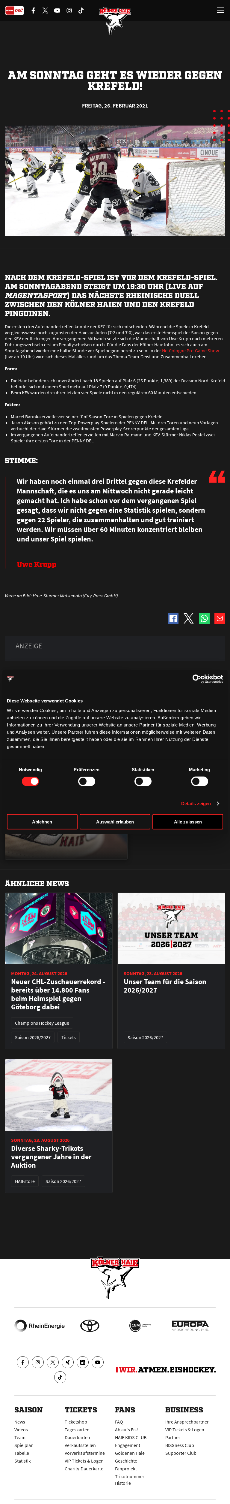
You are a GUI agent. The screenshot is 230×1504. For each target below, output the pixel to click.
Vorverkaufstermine (85, 1453)
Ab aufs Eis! (126, 1430)
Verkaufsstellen (80, 1445)
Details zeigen (196, 803)
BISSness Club (179, 1445)
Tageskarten (77, 1430)
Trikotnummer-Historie (130, 1479)
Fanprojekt (126, 1469)
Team (19, 1437)
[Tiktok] (60, 1377)
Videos (21, 1430)
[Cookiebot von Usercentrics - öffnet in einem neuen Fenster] (197, 679)
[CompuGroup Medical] (140, 1326)
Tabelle (21, 1453)
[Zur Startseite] (115, 21)
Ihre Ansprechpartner (187, 1422)
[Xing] (68, 1362)
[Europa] (190, 1326)
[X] (53, 1362)
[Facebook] (23, 1362)
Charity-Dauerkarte (84, 1469)
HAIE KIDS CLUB (130, 1437)
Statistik (22, 1461)
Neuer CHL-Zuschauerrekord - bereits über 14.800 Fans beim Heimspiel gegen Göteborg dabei (58, 994)
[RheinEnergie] (39, 1326)
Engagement (127, 1445)
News (19, 1422)
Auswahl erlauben (115, 821)
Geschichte (126, 1461)
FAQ (119, 1422)
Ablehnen (42, 821)
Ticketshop (76, 1422)
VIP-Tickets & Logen (84, 1461)
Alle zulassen (188, 821)
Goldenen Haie (130, 1453)
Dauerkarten (77, 1437)
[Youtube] (98, 1362)
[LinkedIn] (83, 1362)
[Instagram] (38, 1362)
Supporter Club (180, 1453)
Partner (172, 1437)
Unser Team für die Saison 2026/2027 (165, 986)
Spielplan (24, 1445)
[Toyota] (90, 1326)
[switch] (86, 781)
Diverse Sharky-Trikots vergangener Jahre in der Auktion (51, 1156)
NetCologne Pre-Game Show (190, 350)
